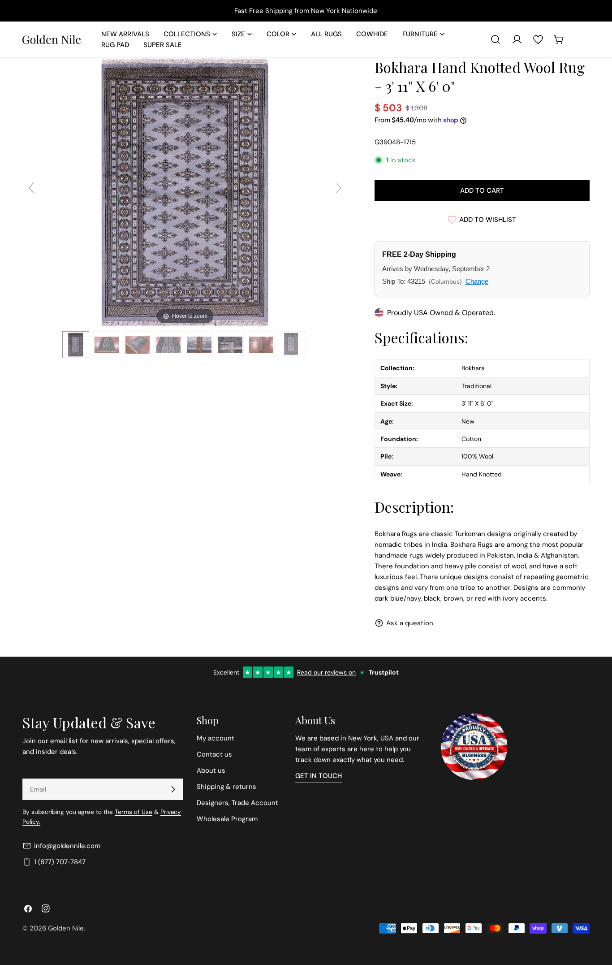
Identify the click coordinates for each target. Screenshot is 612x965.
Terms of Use (133, 812)
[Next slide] (339, 188)
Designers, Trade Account (237, 802)
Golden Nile (66, 928)
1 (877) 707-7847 (60, 861)
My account (215, 738)
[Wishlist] (538, 39)
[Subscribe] (173, 789)
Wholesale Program (227, 818)
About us (211, 770)
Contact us (214, 754)
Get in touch (318, 775)
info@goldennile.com (67, 845)
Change (476, 281)
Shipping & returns (226, 786)
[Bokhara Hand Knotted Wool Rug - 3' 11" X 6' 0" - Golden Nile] (75, 344)
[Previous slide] (31, 188)
